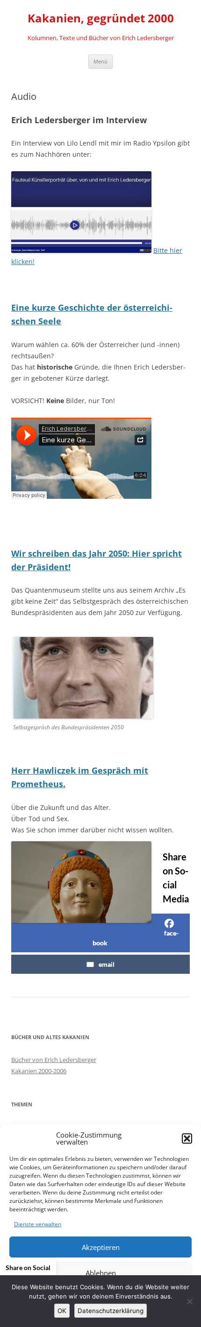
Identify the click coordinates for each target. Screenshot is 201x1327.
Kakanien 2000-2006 (38, 1071)
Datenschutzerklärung (111, 1310)
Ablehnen (101, 1273)
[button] (187, 1138)
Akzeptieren (101, 1247)
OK (61, 1310)
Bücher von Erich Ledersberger (53, 1059)
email (107, 964)
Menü (100, 61)
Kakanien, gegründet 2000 (101, 18)
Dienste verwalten (37, 1224)
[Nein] (189, 1301)
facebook (136, 938)
